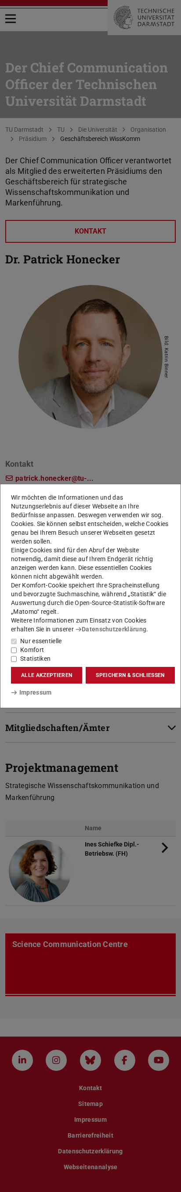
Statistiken (35, 658)
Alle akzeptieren (46, 675)
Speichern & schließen (130, 675)
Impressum (35, 692)
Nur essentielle (41, 641)
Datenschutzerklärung (114, 629)
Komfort (32, 649)
